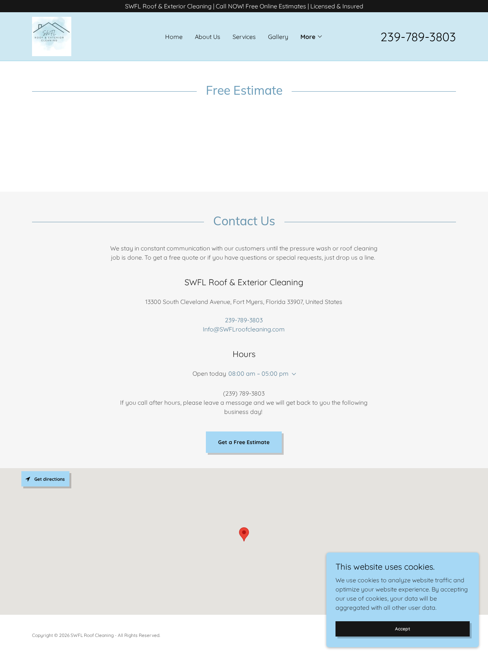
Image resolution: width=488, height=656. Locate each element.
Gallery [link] (278, 36)
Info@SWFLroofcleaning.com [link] (244, 329)
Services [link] (244, 36)
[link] (51, 36)
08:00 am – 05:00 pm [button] (258, 373)
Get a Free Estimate (244, 442)
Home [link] (174, 36)
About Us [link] (207, 36)
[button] (311, 36)
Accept (402, 629)
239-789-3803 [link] (418, 36)
